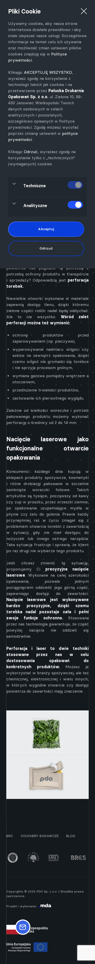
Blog (70, 836)
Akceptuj (46, 229)
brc (9, 836)
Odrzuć (30, 151)
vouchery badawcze (40, 836)
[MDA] (45, 906)
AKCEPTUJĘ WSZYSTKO (48, 72)
